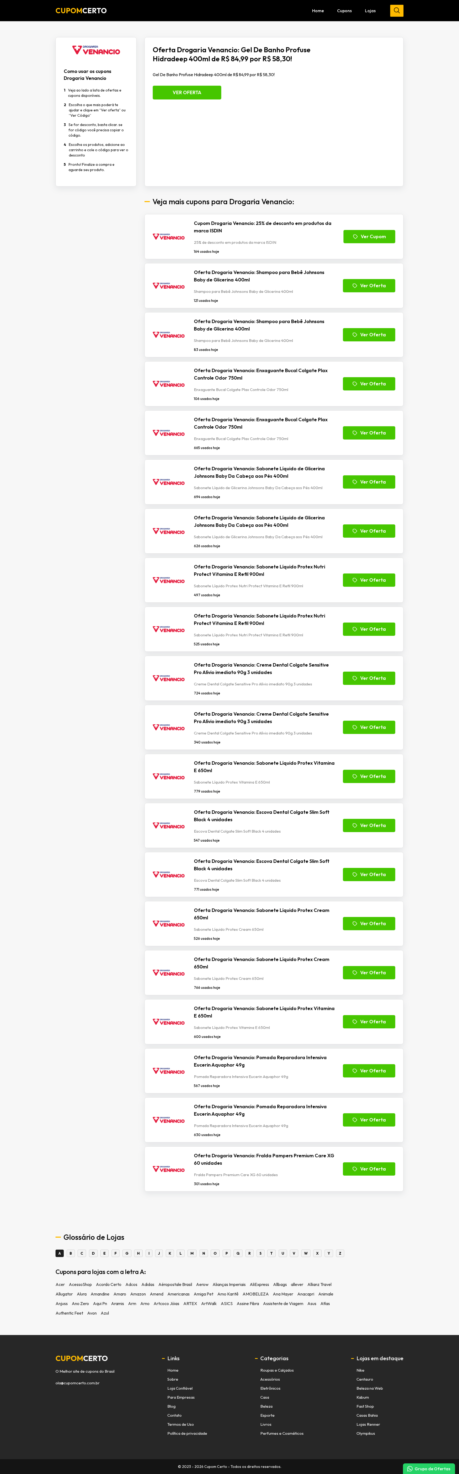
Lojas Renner (368, 1424)
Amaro (119, 1294)
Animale (325, 1294)
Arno (145, 1303)
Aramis (117, 1303)
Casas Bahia (367, 1415)
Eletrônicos (270, 1388)
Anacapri (305, 1294)
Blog (171, 1406)
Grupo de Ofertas (432, 1468)
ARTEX (190, 1303)
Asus (311, 1303)
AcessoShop (80, 1284)
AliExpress (259, 1284)
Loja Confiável (180, 1388)
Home (318, 10)
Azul (105, 1313)
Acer (60, 1284)
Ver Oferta (187, 92)
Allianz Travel (319, 1284)
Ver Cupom (373, 236)
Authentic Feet (69, 1313)
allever (297, 1284)
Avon (92, 1313)
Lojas (370, 10)
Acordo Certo (108, 1284)
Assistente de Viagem (283, 1303)
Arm (132, 1303)
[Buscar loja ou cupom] (396, 11)
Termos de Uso (180, 1424)
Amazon (138, 1294)
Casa (264, 1397)
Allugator (64, 1294)
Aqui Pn (100, 1303)
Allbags (280, 1284)
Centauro (364, 1379)
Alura (82, 1294)
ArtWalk (209, 1303)
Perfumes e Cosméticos (282, 1433)
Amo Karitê (228, 1294)
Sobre (172, 1379)
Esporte (267, 1415)
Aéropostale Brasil (175, 1284)
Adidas (147, 1284)
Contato (174, 1415)
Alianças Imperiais (229, 1284)
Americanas (178, 1294)
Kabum (362, 1397)
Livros (265, 1424)
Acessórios (270, 1379)
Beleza (266, 1406)
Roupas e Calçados (277, 1370)
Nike (360, 1370)
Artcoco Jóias (166, 1303)
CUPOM (81, 10)
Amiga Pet (203, 1294)
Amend (156, 1294)
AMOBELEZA (256, 1294)
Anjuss (62, 1303)
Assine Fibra (248, 1303)
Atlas (325, 1303)
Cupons (344, 10)
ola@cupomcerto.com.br (78, 1383)
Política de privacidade (187, 1433)
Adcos (131, 1284)
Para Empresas (181, 1397)
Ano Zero (80, 1303)
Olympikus (365, 1433)
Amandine (100, 1294)
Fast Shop (365, 1406)
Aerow (202, 1284)
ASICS (227, 1303)
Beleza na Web (369, 1388)
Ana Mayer (283, 1294)
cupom (82, 1358)
